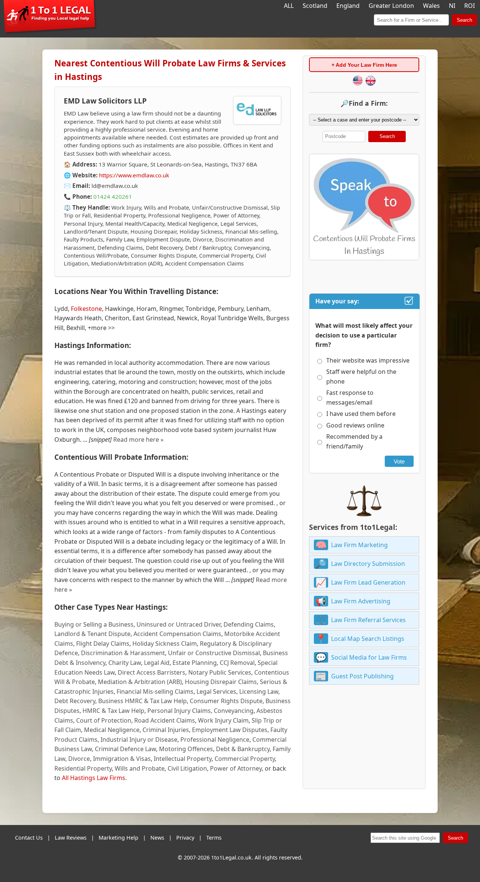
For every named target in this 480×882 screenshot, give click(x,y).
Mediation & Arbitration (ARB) (140, 682)
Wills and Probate (140, 768)
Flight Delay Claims (102, 643)
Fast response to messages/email (350, 397)
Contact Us (29, 837)
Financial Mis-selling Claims (155, 691)
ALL (289, 6)
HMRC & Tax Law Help (113, 710)
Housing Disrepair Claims (221, 682)
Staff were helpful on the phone (361, 377)
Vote (399, 461)
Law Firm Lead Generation (368, 582)
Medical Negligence (112, 730)
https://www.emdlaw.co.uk (134, 175)
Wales (431, 6)
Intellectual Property (183, 758)
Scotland (315, 6)
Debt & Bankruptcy (243, 749)
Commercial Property (244, 758)
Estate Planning (194, 662)
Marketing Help (118, 837)
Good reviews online (355, 425)
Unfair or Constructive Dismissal (214, 653)
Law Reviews (71, 837)
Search (464, 20)
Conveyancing (234, 710)
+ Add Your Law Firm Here (364, 65)
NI (452, 6)
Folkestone (86, 308)
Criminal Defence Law (125, 749)
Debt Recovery (74, 701)
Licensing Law (258, 691)
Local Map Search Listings (367, 639)
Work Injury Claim (223, 720)
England (348, 6)
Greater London (391, 6)
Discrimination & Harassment (123, 653)
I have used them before (361, 414)
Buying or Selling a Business (94, 624)
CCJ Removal (237, 662)
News (157, 837)
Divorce (79, 758)
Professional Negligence (214, 739)
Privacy (185, 837)
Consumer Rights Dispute (226, 701)
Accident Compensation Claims (177, 634)
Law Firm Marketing (359, 545)
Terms (214, 837)
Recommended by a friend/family (354, 441)
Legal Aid (157, 662)
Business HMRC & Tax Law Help (142, 701)
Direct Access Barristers (151, 672)
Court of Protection (103, 720)
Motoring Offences (186, 749)
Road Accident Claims (164, 720)
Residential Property (83, 768)
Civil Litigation (187, 768)
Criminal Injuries (165, 730)
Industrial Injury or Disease (138, 739)
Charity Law (124, 662)
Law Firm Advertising (360, 601)
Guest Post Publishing (362, 676)
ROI (469, 6)
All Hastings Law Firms (93, 778)
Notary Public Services (219, 672)
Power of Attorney (236, 768)
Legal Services (216, 691)
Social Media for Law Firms (369, 657)
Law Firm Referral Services (368, 620)
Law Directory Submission (368, 564)
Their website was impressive (368, 360)
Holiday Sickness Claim (164, 643)
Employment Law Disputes (229, 730)
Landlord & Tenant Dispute (92, 634)
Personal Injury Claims (179, 710)
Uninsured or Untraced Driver (178, 624)
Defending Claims (249, 624)
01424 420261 (112, 196)
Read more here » (138, 439)
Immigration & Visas (122, 758)
